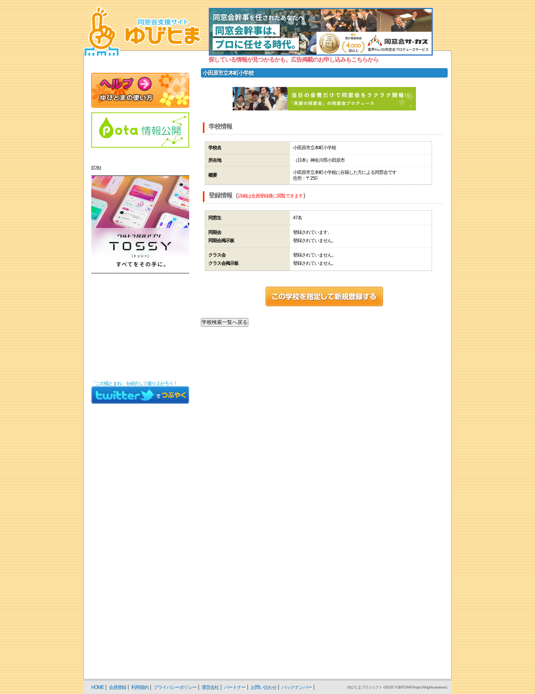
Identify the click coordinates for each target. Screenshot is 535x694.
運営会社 (210, 687)
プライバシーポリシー (175, 687)
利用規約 (139, 687)
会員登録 (117, 687)
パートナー (235, 687)
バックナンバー (297, 687)
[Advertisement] (140, 327)
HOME (97, 687)
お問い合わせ (264, 687)
